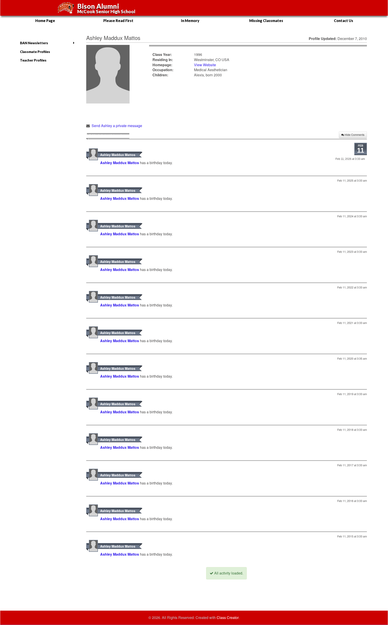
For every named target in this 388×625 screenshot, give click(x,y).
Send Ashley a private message (117, 125)
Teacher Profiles (33, 60)
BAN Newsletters (34, 43)
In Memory (190, 20)
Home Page (45, 20)
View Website (205, 64)
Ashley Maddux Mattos (117, 154)
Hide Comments (354, 134)
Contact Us (343, 20)
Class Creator (228, 617)
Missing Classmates (266, 20)
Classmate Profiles (35, 52)
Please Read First (118, 20)
